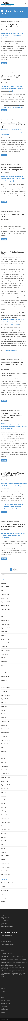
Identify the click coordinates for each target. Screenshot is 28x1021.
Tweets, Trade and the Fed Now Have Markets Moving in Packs (13, 169)
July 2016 (3, 792)
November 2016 (5, 777)
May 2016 (3, 800)
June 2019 (4, 661)
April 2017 (3, 758)
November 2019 (5, 643)
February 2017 (5, 766)
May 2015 (3, 844)
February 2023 (5, 620)
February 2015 (5, 856)
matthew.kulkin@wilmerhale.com (7, 926)
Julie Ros (10, 21)
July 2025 (3, 590)
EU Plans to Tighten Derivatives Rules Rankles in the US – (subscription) (12, 36)
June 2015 (4, 841)
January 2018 (4, 725)
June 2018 (4, 706)
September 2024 (5, 602)
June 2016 (4, 796)
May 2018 (3, 710)
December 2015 (5, 818)
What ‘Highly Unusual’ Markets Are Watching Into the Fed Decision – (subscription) (14, 486)
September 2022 (5, 628)
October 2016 (4, 781)
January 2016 (4, 815)
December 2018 (5, 684)
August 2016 (4, 788)
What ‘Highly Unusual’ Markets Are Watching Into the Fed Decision (12, 475)
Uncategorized (5, 898)
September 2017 (5, 740)
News (14, 248)
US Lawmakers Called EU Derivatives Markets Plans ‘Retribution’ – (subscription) (12, 89)
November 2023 (5, 609)
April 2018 (3, 714)
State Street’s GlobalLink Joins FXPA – (13, 223)
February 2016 (5, 811)
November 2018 (5, 688)
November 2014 (5, 867)
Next (16, 569)
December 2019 (5, 639)
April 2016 (3, 803)
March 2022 (4, 631)
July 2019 (3, 658)
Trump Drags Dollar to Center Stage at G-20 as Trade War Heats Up (13, 125)
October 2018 (4, 691)
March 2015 (4, 852)
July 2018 (3, 702)
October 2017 (4, 736)
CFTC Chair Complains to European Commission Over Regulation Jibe (11, 415)
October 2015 (4, 826)
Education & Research (7, 883)
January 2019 (4, 680)
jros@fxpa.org (4, 918)
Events (3, 886)
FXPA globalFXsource (13, 324)
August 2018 (4, 699)
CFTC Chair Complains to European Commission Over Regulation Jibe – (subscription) (14, 426)
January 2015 (4, 859)
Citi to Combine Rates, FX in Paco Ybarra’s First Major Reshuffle (13, 525)
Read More (4, 63)
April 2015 (3, 848)
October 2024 (4, 598)
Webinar (3, 901)
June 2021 (4, 635)
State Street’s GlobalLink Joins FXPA (12, 215)
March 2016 (4, 807)
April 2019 (3, 669)
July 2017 (3, 747)
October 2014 (4, 871)
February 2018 (5, 721)
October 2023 (4, 613)
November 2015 (5, 822)
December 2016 (5, 773)
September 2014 (5, 874)
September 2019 (5, 650)
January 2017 (4, 770)
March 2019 (4, 673)
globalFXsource (16, 21)
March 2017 (4, 762)
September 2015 (5, 829)
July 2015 (3, 837)
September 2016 (5, 785)
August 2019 (4, 654)
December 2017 (5, 729)
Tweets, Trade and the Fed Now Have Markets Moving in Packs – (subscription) (13, 179)
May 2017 (3, 755)
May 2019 (3, 665)
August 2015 (4, 833)
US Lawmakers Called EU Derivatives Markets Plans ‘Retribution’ (10, 78)
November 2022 (5, 624)
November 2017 (5, 732)
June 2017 (4, 751)
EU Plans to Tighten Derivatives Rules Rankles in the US (13, 26)
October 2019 (4, 646)
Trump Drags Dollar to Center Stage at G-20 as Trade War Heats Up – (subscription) (13, 132)
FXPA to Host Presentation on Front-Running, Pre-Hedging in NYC (12, 364)
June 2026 (4, 583)
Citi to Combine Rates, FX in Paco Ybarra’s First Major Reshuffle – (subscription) (13, 535)
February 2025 (5, 594)
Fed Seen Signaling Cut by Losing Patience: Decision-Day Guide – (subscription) (13, 506)
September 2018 (5, 695)
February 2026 (5, 587)
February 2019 (5, 676)
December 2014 (5, 863)
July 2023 (3, 616)
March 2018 (4, 717)
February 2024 (5, 605)
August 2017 (4, 744)
